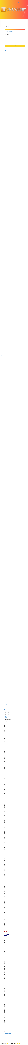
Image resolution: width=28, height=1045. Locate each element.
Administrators (7, 931)
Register (6, 709)
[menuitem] (9, 2)
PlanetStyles (17, 1043)
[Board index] (14, 9)
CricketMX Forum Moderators (7, 935)
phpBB (7, 1043)
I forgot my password (6, 717)
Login (5, 704)
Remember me (7, 719)
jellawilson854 (7, 1033)
